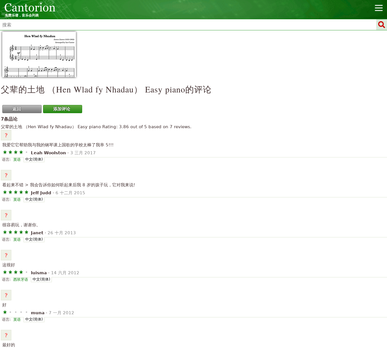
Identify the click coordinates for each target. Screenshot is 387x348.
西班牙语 (20, 279)
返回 (16, 108)
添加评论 (61, 108)
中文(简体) (34, 159)
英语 (17, 159)
